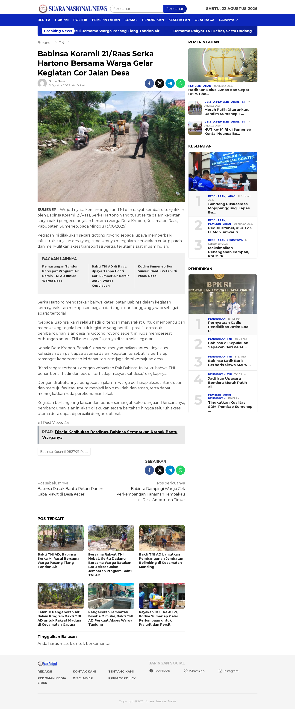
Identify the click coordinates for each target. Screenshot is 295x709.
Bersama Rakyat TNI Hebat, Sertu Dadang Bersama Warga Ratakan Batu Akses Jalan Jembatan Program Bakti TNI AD (110, 564)
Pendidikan (217, 318)
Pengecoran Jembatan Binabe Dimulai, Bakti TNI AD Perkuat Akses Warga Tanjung (110, 618)
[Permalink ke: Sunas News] (42, 83)
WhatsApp (197, 671)
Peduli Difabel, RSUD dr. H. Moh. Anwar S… (230, 230)
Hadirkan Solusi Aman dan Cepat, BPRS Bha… (219, 92)
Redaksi (45, 671)
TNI (242, 101)
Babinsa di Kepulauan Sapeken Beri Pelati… (228, 345)
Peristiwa (235, 240)
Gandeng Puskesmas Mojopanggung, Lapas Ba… (229, 208)
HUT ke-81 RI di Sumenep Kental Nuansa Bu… (227, 131)
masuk (66, 643)
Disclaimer (83, 678)
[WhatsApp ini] (180, 83)
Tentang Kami (121, 671)
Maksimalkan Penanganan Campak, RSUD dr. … (228, 252)
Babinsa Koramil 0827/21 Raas (64, 452)
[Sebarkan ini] (149, 83)
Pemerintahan (199, 85)
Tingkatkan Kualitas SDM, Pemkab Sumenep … (230, 406)
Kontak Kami (84, 671)
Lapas (231, 196)
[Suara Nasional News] (74, 8)
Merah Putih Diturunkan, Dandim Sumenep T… (226, 112)
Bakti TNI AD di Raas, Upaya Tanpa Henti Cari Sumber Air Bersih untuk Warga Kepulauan (111, 275)
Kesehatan (216, 196)
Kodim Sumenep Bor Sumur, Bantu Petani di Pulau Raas (157, 271)
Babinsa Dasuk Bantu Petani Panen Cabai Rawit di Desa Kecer (70, 488)
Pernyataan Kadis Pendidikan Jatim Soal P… (228, 327)
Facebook (162, 671)
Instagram (231, 671)
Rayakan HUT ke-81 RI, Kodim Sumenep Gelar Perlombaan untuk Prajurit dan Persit (158, 618)
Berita (209, 101)
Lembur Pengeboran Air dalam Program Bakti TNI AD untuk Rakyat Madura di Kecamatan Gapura (59, 618)
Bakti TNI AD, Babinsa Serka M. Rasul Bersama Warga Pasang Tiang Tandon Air (58, 560)
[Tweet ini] (159, 83)
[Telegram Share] (170, 83)
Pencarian (175, 8)
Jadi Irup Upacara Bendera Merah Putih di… (227, 382)
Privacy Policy (122, 678)
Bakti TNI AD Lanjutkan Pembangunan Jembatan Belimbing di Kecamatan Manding (161, 560)
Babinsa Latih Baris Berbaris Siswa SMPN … (229, 363)
